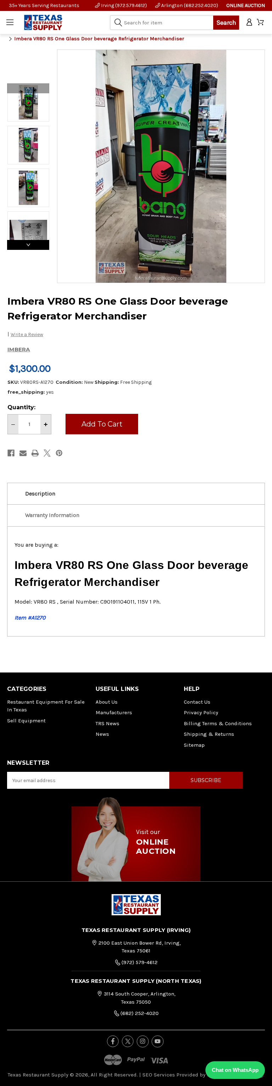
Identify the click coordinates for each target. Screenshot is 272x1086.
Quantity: (21, 407)
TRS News (107, 723)
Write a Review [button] (27, 334)
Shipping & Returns (209, 734)
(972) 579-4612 (139, 962)
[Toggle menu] (9, 22)
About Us (107, 702)
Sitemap (194, 745)
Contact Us (197, 702)
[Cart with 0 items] (261, 22)
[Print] (35, 453)
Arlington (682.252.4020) (189, 5)
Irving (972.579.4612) (123, 5)
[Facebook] (11, 453)
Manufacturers (114, 712)
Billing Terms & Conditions (218, 723)
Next (28, 245)
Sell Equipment (26, 720)
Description (40, 493)
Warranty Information (52, 515)
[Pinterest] (59, 453)
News (102, 734)
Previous (28, 88)
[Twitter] (47, 453)
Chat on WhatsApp (235, 1070)
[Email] (23, 453)
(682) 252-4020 (139, 1013)
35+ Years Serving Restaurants (44, 5)
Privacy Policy (201, 712)
